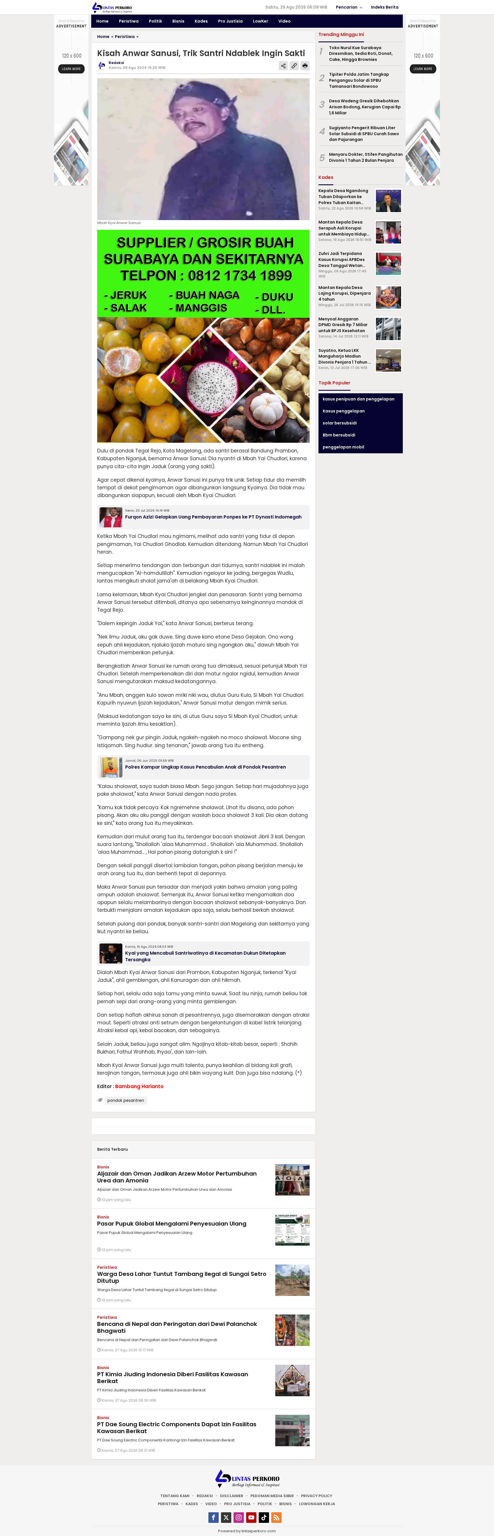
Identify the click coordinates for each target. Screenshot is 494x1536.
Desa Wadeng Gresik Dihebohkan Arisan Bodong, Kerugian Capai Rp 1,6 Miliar (365, 107)
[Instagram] (239, 1517)
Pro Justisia (237, 1504)
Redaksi (205, 1496)
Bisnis (103, 1167)
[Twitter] (226, 1517)
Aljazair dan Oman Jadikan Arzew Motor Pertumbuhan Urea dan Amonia (177, 1177)
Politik (265, 1504)
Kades (192, 1504)
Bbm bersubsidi (339, 435)
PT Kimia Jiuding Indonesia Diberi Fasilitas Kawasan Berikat (172, 1377)
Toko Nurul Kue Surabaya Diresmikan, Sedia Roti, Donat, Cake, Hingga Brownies (361, 54)
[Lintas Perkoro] (111, 7)
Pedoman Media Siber (272, 1496)
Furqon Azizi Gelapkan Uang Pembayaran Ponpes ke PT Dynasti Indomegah (213, 517)
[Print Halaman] (305, 65)
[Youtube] (251, 1517)
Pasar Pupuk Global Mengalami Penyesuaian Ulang (171, 1224)
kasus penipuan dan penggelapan (359, 399)
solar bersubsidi (340, 423)
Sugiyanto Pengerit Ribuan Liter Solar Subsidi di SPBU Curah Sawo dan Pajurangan (364, 134)
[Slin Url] (294, 65)
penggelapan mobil (343, 447)
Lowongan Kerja (317, 1504)
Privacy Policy (316, 1496)
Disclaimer (231, 1496)
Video (211, 1504)
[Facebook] (213, 1517)
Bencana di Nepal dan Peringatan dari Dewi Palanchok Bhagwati (177, 1327)
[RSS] (276, 1517)
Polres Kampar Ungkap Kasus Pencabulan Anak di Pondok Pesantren (205, 767)
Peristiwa (107, 1267)
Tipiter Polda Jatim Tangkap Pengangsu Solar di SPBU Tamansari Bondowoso (359, 80)
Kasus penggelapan (344, 411)
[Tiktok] (264, 1517)
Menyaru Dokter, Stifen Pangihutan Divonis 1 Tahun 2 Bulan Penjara (366, 157)
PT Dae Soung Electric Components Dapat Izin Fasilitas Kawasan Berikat (176, 1427)
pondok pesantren (125, 1100)
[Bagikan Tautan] (283, 65)
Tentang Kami (175, 1496)
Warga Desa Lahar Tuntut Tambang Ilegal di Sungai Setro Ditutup (181, 1277)
